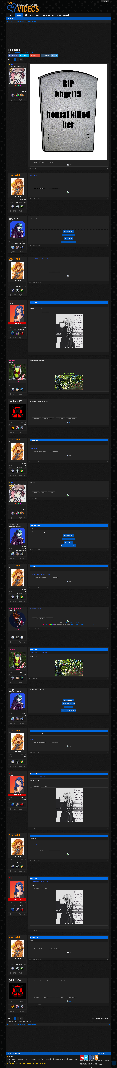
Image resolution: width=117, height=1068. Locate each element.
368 (23, 432)
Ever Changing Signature (40, 188)
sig (35, 618)
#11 (107, 587)
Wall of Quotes (54, 188)
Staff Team (38, 1063)
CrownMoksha (32, 198)
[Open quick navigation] (109, 21)
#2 (107, 198)
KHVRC (41, 618)
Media (38, 15)
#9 (107, 498)
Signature (36, 311)
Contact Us (101, 1053)
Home (12, 15)
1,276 (23, 211)
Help (107, 1053)
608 (23, 252)
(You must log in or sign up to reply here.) (100, 1018)
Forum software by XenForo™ (92, 1060)
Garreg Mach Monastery (20, 243)
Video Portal (28, 15)
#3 (107, 245)
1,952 (23, 394)
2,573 (23, 338)
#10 (107, 549)
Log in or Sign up (105, 1)
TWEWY (36, 162)
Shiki (27, 52)
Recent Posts (11, 18)
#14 (107, 714)
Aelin (30, 353)
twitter (65, 622)
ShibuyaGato (32, 628)
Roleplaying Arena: (48, 418)
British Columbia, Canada (20, 329)
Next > (21, 59)
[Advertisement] (58, 36)
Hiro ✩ (30, 393)
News (8, 1063)
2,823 (23, 642)
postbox (75, 622)
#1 (107, 168)
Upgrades (66, 15)
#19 (107, 959)
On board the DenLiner (21, 202)
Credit (51, 162)
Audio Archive (22, 1063)
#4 (107, 282)
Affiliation (44, 1063)
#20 (107, 1004)
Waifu (43, 162)
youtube (70, 622)
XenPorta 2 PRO (11, 1021)
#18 (107, 930)
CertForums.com (100, 1067)
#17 (107, 860)
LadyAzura (13, 218)
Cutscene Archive (14, 1063)
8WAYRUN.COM (27, 1021)
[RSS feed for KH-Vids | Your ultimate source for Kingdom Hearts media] (97, 1057)
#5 (107, 353)
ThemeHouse (100, 1064)
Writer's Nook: (71, 418)
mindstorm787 (15, 401)
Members (46, 15)
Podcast (33, 1063)
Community (56, 15)
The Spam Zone (17, 52)
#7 (107, 426)
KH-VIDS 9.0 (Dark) (14, 1053)
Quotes (45, 311)
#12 (107, 628)
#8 (107, 461)
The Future (23, 91)
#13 (107, 678)
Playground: (60, 418)
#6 (107, 393)
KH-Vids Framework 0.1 (89, 1063)
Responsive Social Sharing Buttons (87, 1067)
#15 (107, 752)
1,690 (23, 100)
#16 (107, 828)
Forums (19, 15)
